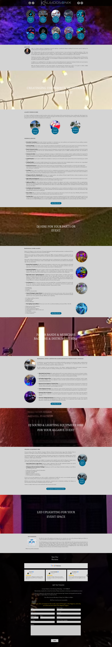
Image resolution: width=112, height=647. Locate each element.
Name (32, 607)
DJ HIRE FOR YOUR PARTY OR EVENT (56, 229)
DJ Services (55, 18)
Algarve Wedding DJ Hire (43, 19)
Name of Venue (60, 607)
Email (32, 611)
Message (32, 624)
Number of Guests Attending (62, 620)
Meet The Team (30, 19)
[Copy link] (33, 3)
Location (58, 615)
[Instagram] (81, 3)
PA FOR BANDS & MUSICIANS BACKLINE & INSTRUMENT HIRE (56, 337)
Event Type (59, 611)
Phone (41, 615)
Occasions (56, 21)
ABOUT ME (26, 47)
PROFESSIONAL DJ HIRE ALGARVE (32, 248)
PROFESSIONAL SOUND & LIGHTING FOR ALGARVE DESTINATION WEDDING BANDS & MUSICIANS (60, 358)
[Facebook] (78, 3)
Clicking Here (36, 197)
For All (55, 19)
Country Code (33, 615)
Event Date (33, 620)
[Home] (29, 3)
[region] (35, 128)
